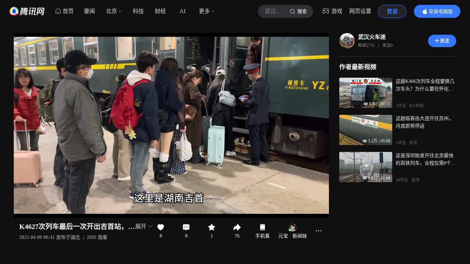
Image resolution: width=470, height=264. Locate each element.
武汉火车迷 (372, 37)
